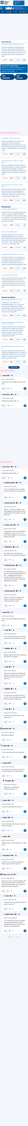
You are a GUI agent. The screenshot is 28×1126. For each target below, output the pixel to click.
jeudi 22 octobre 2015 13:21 (10, 528)
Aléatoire (9, 12)
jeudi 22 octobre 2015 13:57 (10, 569)
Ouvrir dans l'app (17, 3)
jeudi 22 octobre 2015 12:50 (10, 486)
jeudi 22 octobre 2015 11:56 (8, 379)
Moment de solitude (8, 297)
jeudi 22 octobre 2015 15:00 (10, 692)
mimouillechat (7, 855)
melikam (5, 800)
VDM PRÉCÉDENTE (6, 77)
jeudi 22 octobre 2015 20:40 (10, 713)
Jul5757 (5, 746)
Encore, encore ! (14, 367)
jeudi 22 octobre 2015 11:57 (8, 749)
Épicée (15, 12)
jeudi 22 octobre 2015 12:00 (8, 840)
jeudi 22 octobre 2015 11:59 (8, 766)
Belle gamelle (6, 207)
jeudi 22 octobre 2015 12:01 (8, 859)
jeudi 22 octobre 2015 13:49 (10, 550)
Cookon (7, 896)
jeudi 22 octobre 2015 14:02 (10, 899)
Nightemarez (8, 547)
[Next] (19, 937)
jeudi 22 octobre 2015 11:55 (8, 398)
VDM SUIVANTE (20, 77)
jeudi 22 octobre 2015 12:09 (10, 634)
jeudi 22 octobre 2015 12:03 (8, 878)
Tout (2, 12)
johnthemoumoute (10, 482)
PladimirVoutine (9, 914)
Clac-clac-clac (6, 42)
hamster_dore (9, 525)
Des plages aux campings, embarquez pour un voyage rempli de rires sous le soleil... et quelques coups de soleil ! (13, 68)
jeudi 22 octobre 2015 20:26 (10, 918)
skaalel (5, 375)
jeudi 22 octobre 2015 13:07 (10, 506)
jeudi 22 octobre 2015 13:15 (10, 670)
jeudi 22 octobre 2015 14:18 (10, 594)
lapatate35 (6, 728)
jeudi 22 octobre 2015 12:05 (10, 784)
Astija (6, 630)
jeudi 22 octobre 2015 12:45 (10, 652)
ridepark (5, 817)
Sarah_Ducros (7, 394)
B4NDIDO (7, 648)
